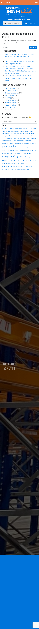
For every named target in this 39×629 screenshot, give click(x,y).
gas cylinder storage (23, 133)
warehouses (13, 169)
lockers (17, 138)
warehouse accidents (20, 166)
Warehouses (9, 95)
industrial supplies (23, 136)
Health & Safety (11, 102)
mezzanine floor (19, 140)
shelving (8, 98)
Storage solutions (11, 93)
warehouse (7, 166)
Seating (8, 110)
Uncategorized (10, 90)
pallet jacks (33, 143)
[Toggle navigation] (36, 2)
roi (35, 150)
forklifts (9, 133)
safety (4, 153)
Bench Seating (25, 128)
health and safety (12, 136)
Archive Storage (15, 128)
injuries (4, 138)
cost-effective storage (15, 131)
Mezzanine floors (11, 105)
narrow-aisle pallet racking (17, 143)
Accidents (5, 128)
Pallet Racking (10, 88)
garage (14, 133)
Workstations (10, 107)
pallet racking (10, 146)
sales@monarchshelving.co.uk (19, 19)
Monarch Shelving (11, 100)
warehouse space (23, 169)
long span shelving (25, 138)
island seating (11, 138)
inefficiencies (33, 136)
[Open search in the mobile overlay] (12, 23)
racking (30, 150)
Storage (12, 159)
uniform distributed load (9, 163)
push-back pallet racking (16, 150)
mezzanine (10, 140)
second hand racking (14, 153)
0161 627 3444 (19, 17)
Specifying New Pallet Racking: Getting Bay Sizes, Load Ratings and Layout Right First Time (20, 56)
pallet (27, 143)
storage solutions (27, 160)
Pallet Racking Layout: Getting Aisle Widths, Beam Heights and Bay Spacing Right (19, 78)
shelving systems (23, 156)
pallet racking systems (25, 147)
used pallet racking (23, 163)
